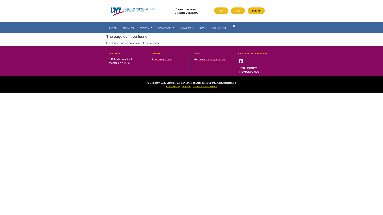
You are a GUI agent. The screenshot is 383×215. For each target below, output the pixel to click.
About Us (128, 27)
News (202, 27)
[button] (234, 26)
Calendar (186, 27)
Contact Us (219, 27)
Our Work (164, 27)
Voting (144, 27)
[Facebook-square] (240, 61)
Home (113, 27)
